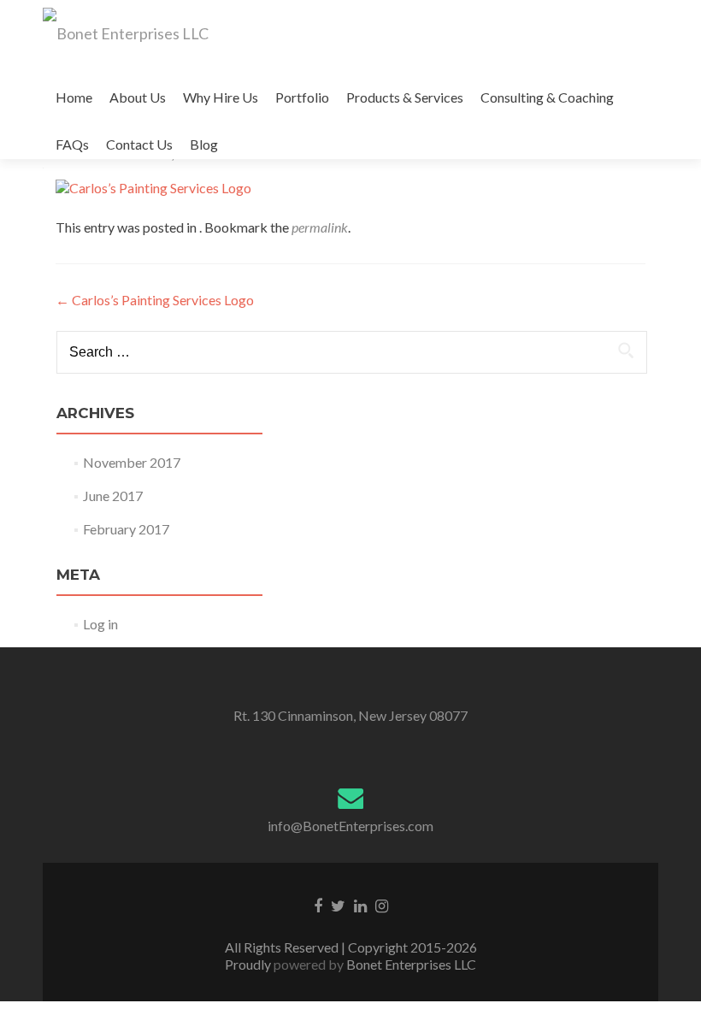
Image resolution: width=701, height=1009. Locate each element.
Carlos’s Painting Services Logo (155, 300)
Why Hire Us (220, 97)
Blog (204, 144)
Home (74, 97)
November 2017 (131, 462)
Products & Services (404, 97)
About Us (137, 97)
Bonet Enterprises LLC (410, 964)
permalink (320, 227)
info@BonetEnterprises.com (350, 825)
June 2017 (113, 495)
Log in (100, 624)
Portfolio (302, 97)
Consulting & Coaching (547, 97)
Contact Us (139, 144)
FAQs (72, 144)
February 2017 (126, 529)
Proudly (249, 964)
